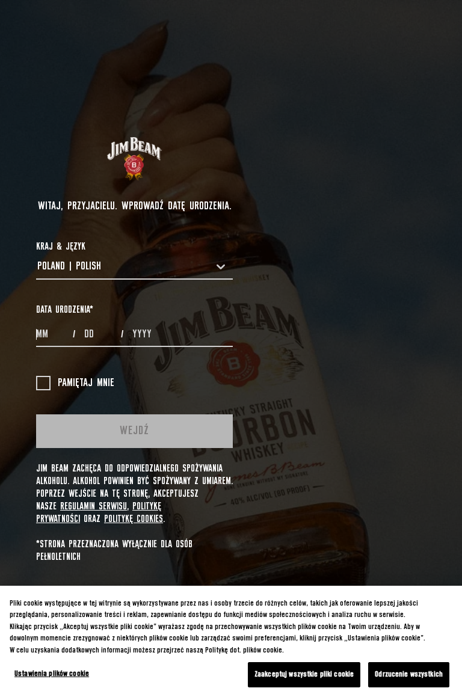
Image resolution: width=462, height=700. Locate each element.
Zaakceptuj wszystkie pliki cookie (304, 674)
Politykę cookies (133, 519)
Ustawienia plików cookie (51, 674)
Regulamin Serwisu (93, 506)
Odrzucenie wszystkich (409, 674)
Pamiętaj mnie (86, 383)
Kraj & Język (60, 246)
